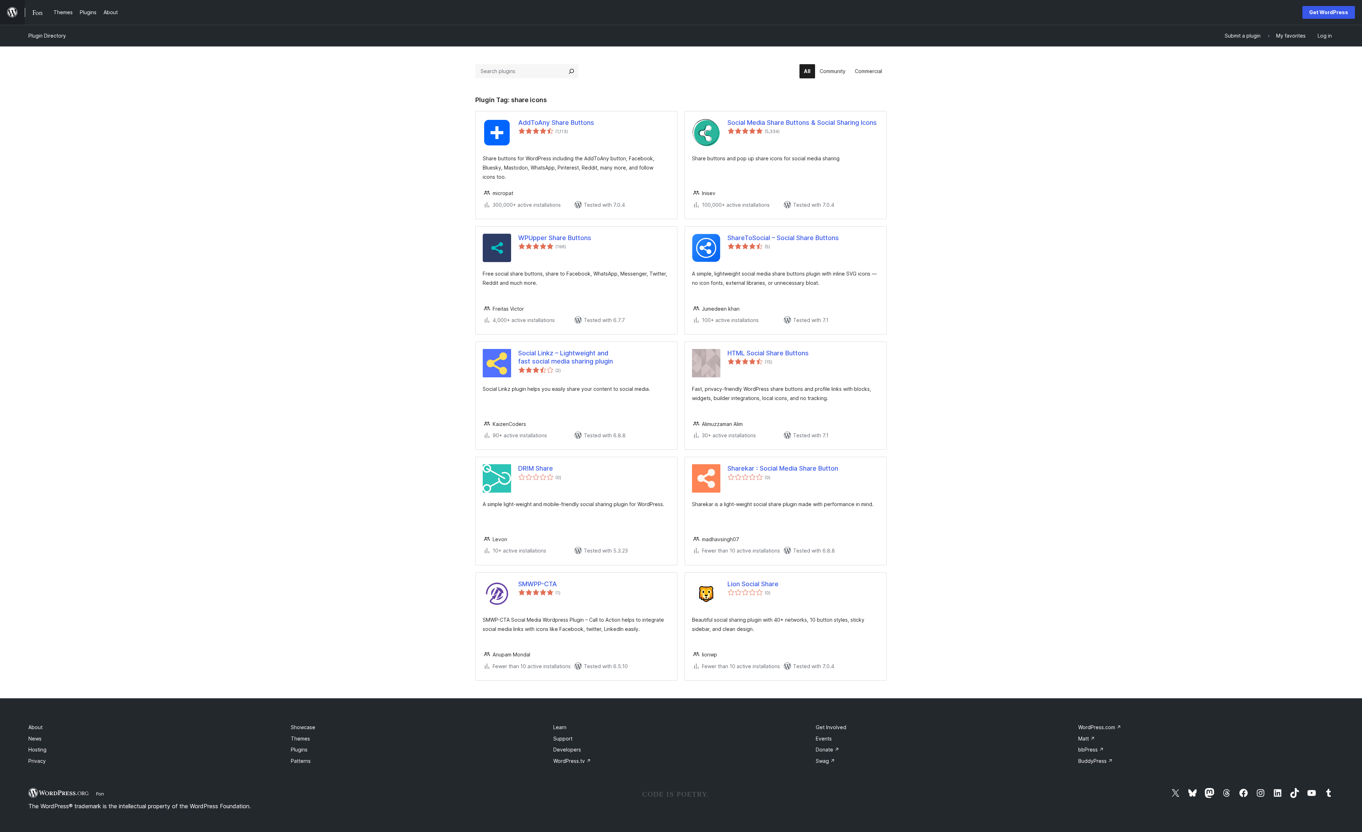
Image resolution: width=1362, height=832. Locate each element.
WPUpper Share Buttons (554, 238)
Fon (100, 794)
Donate (827, 750)
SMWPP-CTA (537, 584)
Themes (300, 739)
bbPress (1091, 750)
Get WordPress (1328, 12)
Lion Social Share (753, 584)
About (35, 727)
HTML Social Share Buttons (768, 353)
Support (562, 739)
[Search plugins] (571, 71)
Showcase (303, 727)
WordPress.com (1099, 727)
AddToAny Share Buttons (556, 122)
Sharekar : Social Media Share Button (782, 468)
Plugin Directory (47, 36)
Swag (825, 761)
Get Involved (831, 727)
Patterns (301, 761)
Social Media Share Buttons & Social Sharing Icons (802, 122)
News (34, 739)
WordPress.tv (572, 761)
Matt (1086, 739)
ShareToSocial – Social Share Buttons (783, 238)
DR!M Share (535, 468)
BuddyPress (1095, 761)
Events (824, 739)
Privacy (37, 761)
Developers (567, 750)
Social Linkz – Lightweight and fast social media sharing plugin (565, 357)
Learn (559, 727)
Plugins (299, 750)
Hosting (37, 750)
